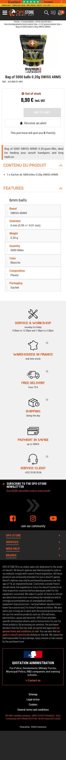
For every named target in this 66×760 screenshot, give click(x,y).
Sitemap (33, 694)
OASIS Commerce (38, 727)
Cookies (33, 704)
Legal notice (33, 699)
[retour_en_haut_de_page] (61, 452)
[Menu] (5, 12)
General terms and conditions (33, 709)
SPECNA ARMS (57, 5)
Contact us (33, 680)
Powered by (25, 727)
